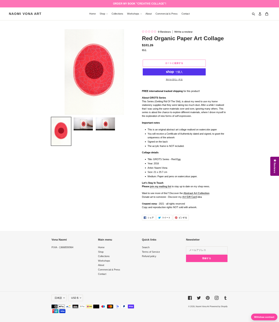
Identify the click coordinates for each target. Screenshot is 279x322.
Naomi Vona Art (25, 14)
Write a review (183, 31)
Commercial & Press (109, 269)
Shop (100, 251)
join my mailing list (160, 186)
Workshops (104, 260)
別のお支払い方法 (174, 79)
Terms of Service (151, 251)
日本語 (58, 297)
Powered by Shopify (218, 306)
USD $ (74, 297)
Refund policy (149, 256)
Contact (102, 274)
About (101, 265)
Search (146, 247)
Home (101, 247)
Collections (104, 256)
